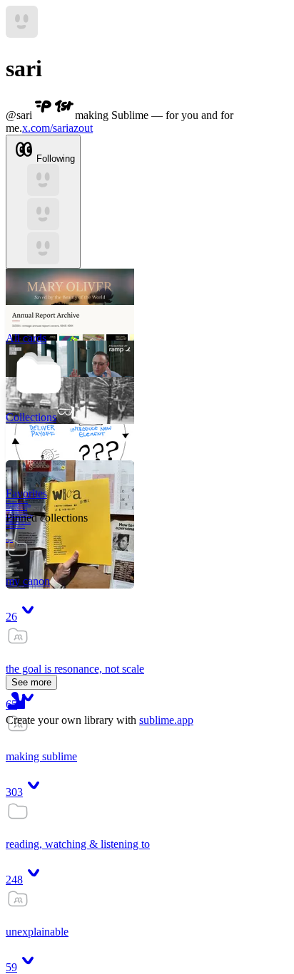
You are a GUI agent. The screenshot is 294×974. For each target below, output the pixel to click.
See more (31, 682)
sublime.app (166, 720)
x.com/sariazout (57, 128)
